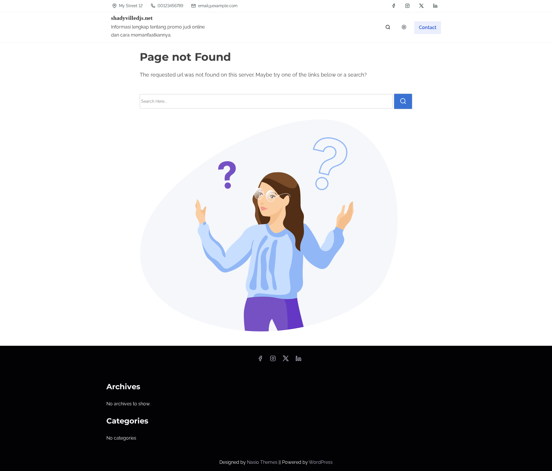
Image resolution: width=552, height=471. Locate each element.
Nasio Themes (263, 462)
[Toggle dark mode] (403, 28)
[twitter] (421, 5)
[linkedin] (435, 5)
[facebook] (393, 5)
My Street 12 (130, 5)
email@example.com (217, 5)
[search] (388, 28)
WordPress (321, 462)
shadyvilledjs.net (132, 18)
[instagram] (407, 5)
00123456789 (169, 5)
